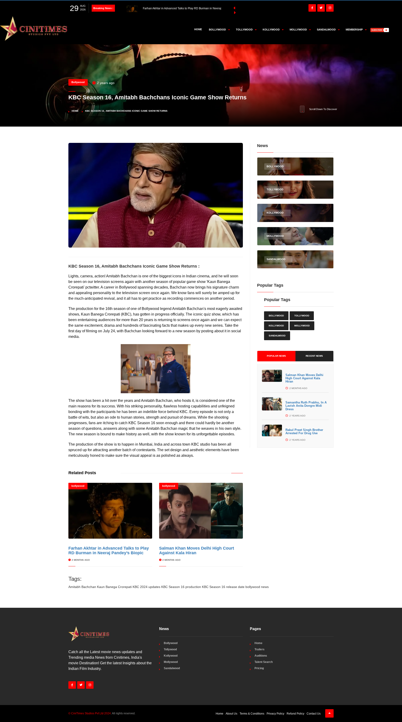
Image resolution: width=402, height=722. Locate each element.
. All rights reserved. (101, 713)
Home (198, 29)
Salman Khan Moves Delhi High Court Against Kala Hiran (304, 378)
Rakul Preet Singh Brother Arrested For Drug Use (304, 431)
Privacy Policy (275, 713)
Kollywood (276, 325)
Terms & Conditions (252, 713)
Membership (354, 29)
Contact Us (314, 713)
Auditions (261, 655)
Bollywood (78, 82)
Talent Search (264, 662)
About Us (231, 713)
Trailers (260, 649)
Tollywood (301, 315)
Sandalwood (277, 335)
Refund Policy (295, 713)
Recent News (314, 356)
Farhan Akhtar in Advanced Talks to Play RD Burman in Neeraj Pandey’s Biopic (108, 550)
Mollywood (302, 325)
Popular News (276, 356)
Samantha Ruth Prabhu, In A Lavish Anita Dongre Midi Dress (306, 406)
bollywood (77, 485)
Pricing (259, 668)
